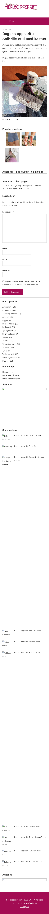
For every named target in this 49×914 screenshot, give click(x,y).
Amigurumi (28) (9, 307)
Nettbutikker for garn (11, 378)
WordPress (32, 903)
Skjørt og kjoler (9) (10, 334)
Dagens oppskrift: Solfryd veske (27, 641)
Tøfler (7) (6, 351)
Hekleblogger (7, 372)
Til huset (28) (8, 347)
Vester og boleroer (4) (11, 357)
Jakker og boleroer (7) (11, 313)
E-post (5, 259)
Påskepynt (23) (8, 327)
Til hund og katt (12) (11, 344)
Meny (11, 21)
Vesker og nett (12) (10, 354)
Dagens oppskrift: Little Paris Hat (27, 435)
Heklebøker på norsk (10, 375)
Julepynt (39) (8, 317)
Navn (5, 248)
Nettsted (6, 270)
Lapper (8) (7, 320)
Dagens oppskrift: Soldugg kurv (27, 652)
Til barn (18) (7, 340)
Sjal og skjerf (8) (9, 330)
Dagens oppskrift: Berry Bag (25, 446)
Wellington (24, 906)
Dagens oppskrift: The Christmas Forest (30, 837)
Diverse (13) (7, 361)
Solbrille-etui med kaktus (27, 58)
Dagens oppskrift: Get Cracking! (27, 826)
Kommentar (8, 212)
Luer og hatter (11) (10, 324)
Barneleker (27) (9, 310)
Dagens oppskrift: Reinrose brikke (27, 861)
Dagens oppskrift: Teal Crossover (27, 631)
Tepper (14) (7, 337)
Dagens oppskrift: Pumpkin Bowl (27, 851)
